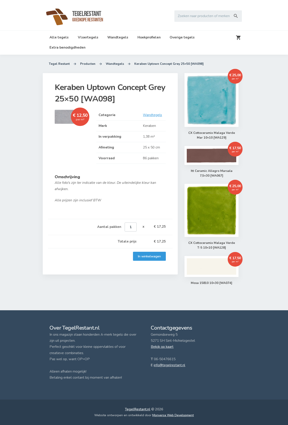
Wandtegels (117, 37)
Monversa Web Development (173, 415)
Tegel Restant (59, 64)
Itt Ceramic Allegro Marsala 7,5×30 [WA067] (211, 173)
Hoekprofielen (149, 37)
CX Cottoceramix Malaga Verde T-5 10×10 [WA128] (211, 245)
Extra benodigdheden (68, 47)
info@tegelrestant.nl (169, 365)
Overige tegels (182, 37)
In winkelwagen (149, 256)
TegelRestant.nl (137, 409)
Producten (87, 64)
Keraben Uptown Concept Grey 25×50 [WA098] (169, 64)
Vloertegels (88, 37)
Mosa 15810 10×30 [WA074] (211, 283)
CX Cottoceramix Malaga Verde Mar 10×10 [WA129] (211, 135)
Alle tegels (59, 37)
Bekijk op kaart (162, 346)
